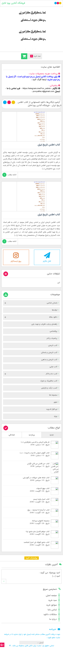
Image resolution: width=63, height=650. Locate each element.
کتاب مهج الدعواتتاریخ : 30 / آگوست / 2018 (39, 489)
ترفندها (54, 310)
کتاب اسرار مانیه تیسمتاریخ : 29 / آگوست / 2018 (39, 500)
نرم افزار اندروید (51, 409)
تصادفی (12, 434)
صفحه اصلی (51, 595)
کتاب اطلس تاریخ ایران (49, 145)
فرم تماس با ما (13, 88)
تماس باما (52, 609)
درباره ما (53, 619)
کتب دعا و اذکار (51, 373)
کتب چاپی (53, 366)
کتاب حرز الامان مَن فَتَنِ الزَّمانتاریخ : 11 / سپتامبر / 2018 (38, 465)
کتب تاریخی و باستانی (49, 352)
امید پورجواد (54, 572)
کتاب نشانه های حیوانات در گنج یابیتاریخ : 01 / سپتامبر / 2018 (36, 479)
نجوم (55, 402)
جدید (52, 434)
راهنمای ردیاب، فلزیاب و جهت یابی (44, 324)
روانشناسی (53, 331)
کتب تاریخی (52, 345)
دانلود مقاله (53, 317)
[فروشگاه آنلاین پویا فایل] (31, 28)
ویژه (55, 416)
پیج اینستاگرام (16, 261)
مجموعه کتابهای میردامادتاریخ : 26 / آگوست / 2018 (39, 522)
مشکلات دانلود (50, 614)
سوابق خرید (51, 605)
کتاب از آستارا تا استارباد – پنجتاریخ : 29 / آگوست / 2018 (38, 511)
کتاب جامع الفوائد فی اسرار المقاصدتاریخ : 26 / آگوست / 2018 (36, 543)
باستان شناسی (52, 303)
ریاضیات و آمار (52, 338)
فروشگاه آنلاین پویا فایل (13, 3)
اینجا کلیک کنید (39, 79)
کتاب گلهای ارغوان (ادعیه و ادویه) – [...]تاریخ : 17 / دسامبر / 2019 (34, 454)
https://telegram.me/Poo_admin (37, 88)
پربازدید (32, 434)
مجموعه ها (53, 395)
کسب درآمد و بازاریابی (49, 388)
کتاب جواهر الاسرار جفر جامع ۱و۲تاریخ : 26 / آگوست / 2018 (37, 533)
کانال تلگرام (47, 261)
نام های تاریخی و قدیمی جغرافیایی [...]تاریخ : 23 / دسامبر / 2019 (35, 443)
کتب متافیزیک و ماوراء (48, 381)
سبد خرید (52, 600)
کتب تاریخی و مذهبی (49, 359)
